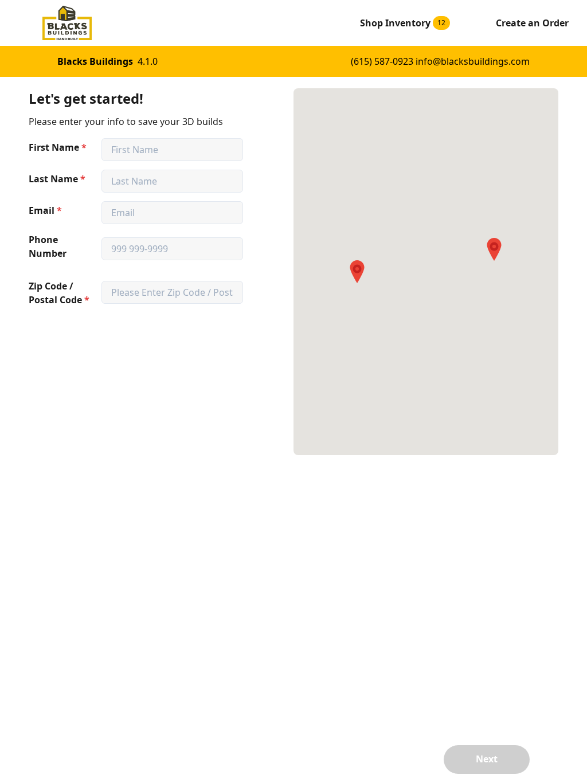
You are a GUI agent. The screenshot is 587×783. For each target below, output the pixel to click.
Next (487, 759)
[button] (357, 271)
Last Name (57, 179)
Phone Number (47, 246)
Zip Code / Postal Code (59, 293)
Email (45, 210)
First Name (58, 147)
